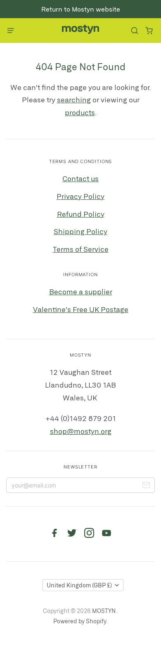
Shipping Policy (80, 231)
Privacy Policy (80, 196)
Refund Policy (80, 213)
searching (74, 99)
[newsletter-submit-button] (146, 486)
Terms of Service (81, 248)
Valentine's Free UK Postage (80, 309)
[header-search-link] (134, 30)
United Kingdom (79, 585)
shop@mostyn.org (80, 430)
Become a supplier (80, 291)
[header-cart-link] (149, 30)
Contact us (80, 178)
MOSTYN (104, 610)
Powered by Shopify (79, 621)
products (80, 112)
